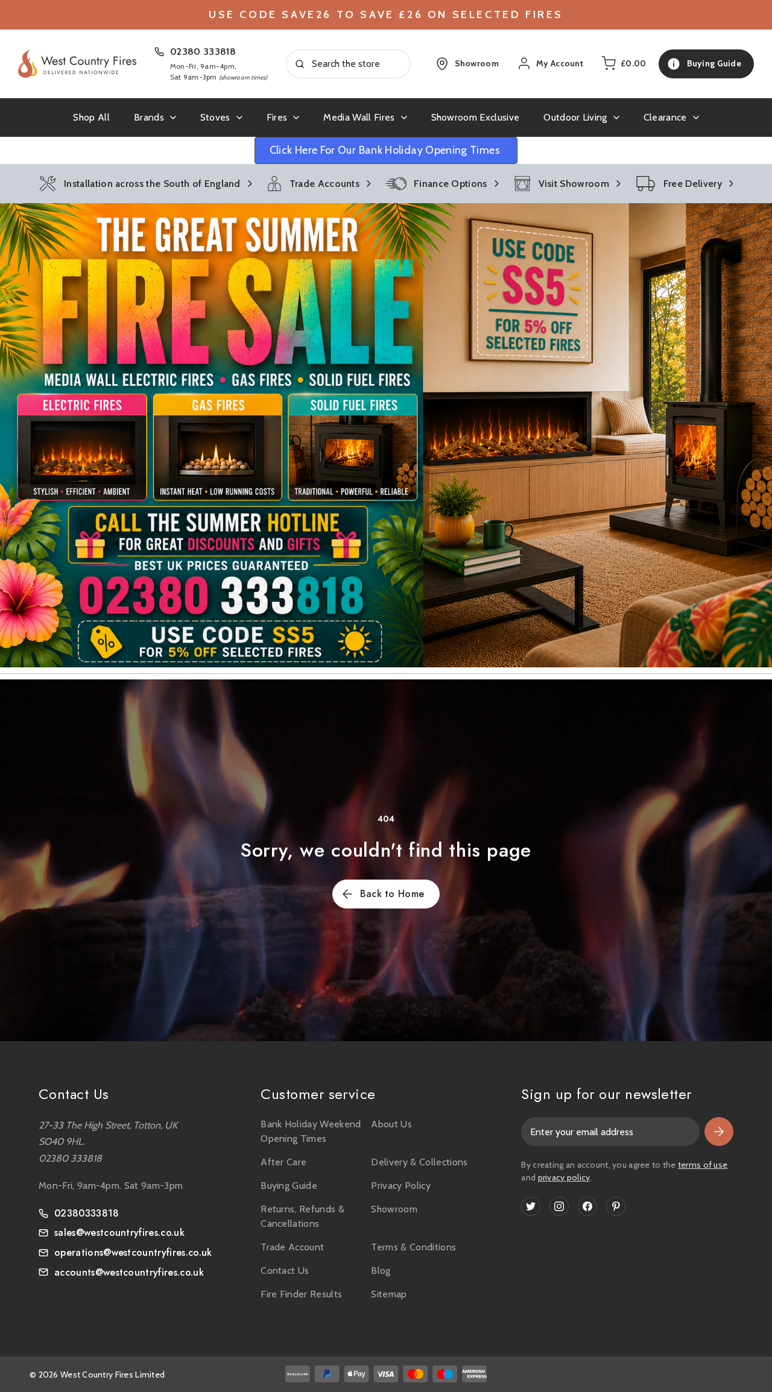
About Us (391, 1124)
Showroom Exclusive (475, 117)
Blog (380, 1270)
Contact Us (285, 1270)
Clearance (665, 117)
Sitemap (389, 1294)
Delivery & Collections (419, 1162)
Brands (149, 117)
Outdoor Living (575, 117)
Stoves (215, 117)
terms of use (702, 1164)
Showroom (394, 1209)
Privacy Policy (400, 1185)
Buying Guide (289, 1185)
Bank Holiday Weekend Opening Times (311, 1131)
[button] (386, 435)
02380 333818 (203, 51)
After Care (283, 1162)
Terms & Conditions (413, 1247)
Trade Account (292, 1247)
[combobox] (348, 63)
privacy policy (564, 1177)
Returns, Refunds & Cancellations (302, 1216)
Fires (277, 117)
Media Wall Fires (358, 117)
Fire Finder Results (301, 1294)
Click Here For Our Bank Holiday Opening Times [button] (386, 150)
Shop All (91, 117)
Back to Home (392, 894)
